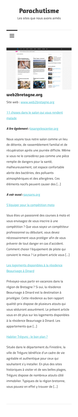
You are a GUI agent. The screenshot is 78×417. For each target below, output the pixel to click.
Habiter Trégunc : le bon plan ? (27, 336)
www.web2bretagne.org (37, 102)
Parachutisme (39, 10)
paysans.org (31, 194)
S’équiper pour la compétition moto (30, 204)
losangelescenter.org (44, 128)
